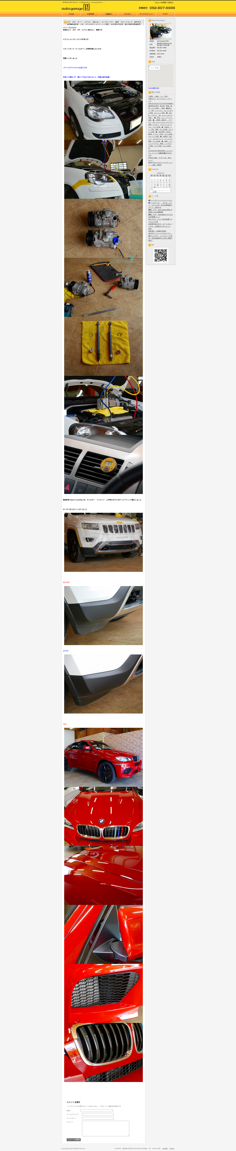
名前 (69, 1111)
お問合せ (170, 2)
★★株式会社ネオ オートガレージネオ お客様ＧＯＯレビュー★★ (160, 226)
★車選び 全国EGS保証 (157, 231)
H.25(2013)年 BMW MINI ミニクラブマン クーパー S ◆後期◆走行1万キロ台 (160, 153)
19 (157, 185)
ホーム (157, 2)
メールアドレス (73, 1114)
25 (154, 187)
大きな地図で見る (153, 88)
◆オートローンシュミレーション (160, 200)
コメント (70, 1122)
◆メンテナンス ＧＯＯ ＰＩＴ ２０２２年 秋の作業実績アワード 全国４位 (160, 205)
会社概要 (163, 2)
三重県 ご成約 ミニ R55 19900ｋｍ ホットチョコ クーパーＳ (160, 99)
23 (169, 185)
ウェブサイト (71, 1118)
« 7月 (154, 191)
